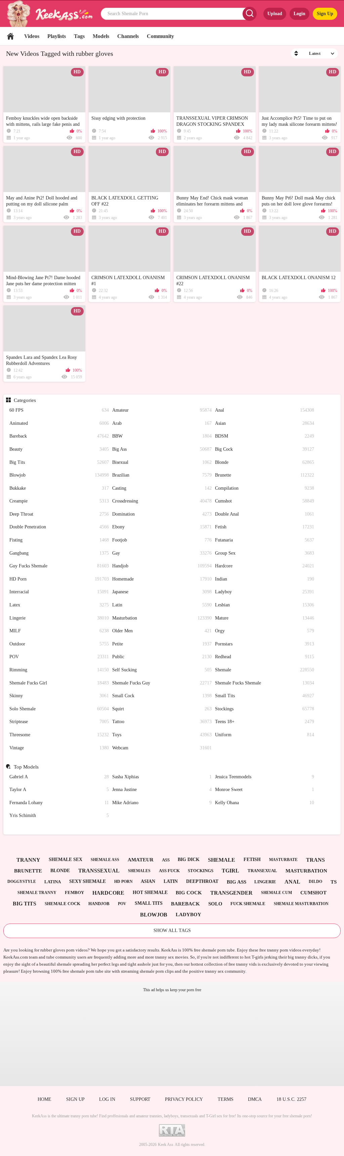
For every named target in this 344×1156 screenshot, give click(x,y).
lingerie (265, 881)
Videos (31, 36)
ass (166, 859)
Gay (162, 553)
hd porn (123, 881)
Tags (79, 36)
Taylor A (59, 789)
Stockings (264, 708)
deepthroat (202, 881)
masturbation (306, 870)
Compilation (264, 488)
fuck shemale (247, 903)
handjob (99, 903)
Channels (128, 36)
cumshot (313, 892)
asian (148, 881)
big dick (189, 859)
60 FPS (59, 410)
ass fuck (169, 870)
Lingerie (59, 618)
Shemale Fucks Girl (59, 682)
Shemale (264, 669)
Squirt (162, 708)
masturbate (283, 859)
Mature (264, 618)
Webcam (162, 747)
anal (292, 882)
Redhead (264, 656)
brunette (28, 870)
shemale (221, 860)
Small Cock (162, 695)
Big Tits (59, 462)
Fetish (264, 526)
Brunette (264, 475)
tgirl (230, 870)
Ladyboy (264, 591)
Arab (162, 423)
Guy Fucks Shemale (59, 565)
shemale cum (276, 892)
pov (122, 903)
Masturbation (162, 618)
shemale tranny (36, 892)
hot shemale (150, 892)
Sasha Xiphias (162, 776)
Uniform (264, 734)
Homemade (162, 579)
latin (171, 881)
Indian (264, 579)
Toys (162, 734)
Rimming (59, 669)
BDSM (264, 436)
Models (101, 36)
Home (10, 36)
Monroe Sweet (264, 789)
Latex (59, 604)
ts (334, 882)
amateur (141, 859)
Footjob (162, 540)
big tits (24, 903)
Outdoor (59, 643)
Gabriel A (59, 776)
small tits (149, 903)
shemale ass (105, 859)
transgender (231, 893)
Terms (225, 1099)
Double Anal (264, 514)
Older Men (162, 630)
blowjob (153, 915)
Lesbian (264, 604)
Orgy (264, 630)
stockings (200, 870)
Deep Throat (59, 514)
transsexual (99, 870)
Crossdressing (162, 501)
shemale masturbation (301, 903)
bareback (185, 903)
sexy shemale (87, 881)
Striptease (59, 721)
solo (215, 903)
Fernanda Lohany (59, 802)
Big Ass (162, 449)
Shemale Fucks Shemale (264, 682)
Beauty (59, 449)
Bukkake (59, 488)
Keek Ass (165, 1144)
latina (52, 881)
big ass (236, 882)
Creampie (59, 501)
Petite (162, 643)
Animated (59, 423)
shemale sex (65, 859)
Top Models (26, 767)
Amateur (162, 410)
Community (160, 36)
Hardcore (264, 565)
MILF (59, 630)
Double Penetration (59, 526)
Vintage (59, 747)
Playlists (56, 36)
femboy (74, 892)
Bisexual (162, 462)
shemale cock (62, 903)
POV (59, 656)
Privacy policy (184, 1099)
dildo (315, 881)
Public (162, 656)
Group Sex (264, 553)
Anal (264, 410)
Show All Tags (172, 930)
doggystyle (21, 881)
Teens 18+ (264, 721)
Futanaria (264, 540)
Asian (264, 423)
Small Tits (264, 695)
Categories (25, 400)
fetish (252, 859)
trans (315, 860)
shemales (139, 870)
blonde (60, 870)
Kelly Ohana (264, 802)
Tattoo (162, 721)
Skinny (59, 695)
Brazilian (162, 475)
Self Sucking (162, 669)
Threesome (59, 734)
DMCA (255, 1099)
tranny (28, 860)
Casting (162, 488)
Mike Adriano (162, 802)
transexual (262, 870)
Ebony (162, 526)
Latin (162, 604)
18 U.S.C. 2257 (291, 1099)
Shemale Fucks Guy (162, 682)
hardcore (108, 893)
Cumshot (264, 501)
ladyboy (188, 914)
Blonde (264, 462)
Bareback (59, 436)
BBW (162, 436)
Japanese (162, 591)
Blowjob (59, 475)
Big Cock (264, 449)
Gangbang (59, 553)
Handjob (162, 565)
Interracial (59, 591)
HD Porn (59, 579)
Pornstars (264, 643)
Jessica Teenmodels (264, 776)
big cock (189, 892)
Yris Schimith (59, 815)
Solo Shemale (59, 708)
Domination (162, 514)
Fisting (59, 540)
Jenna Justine (162, 789)
